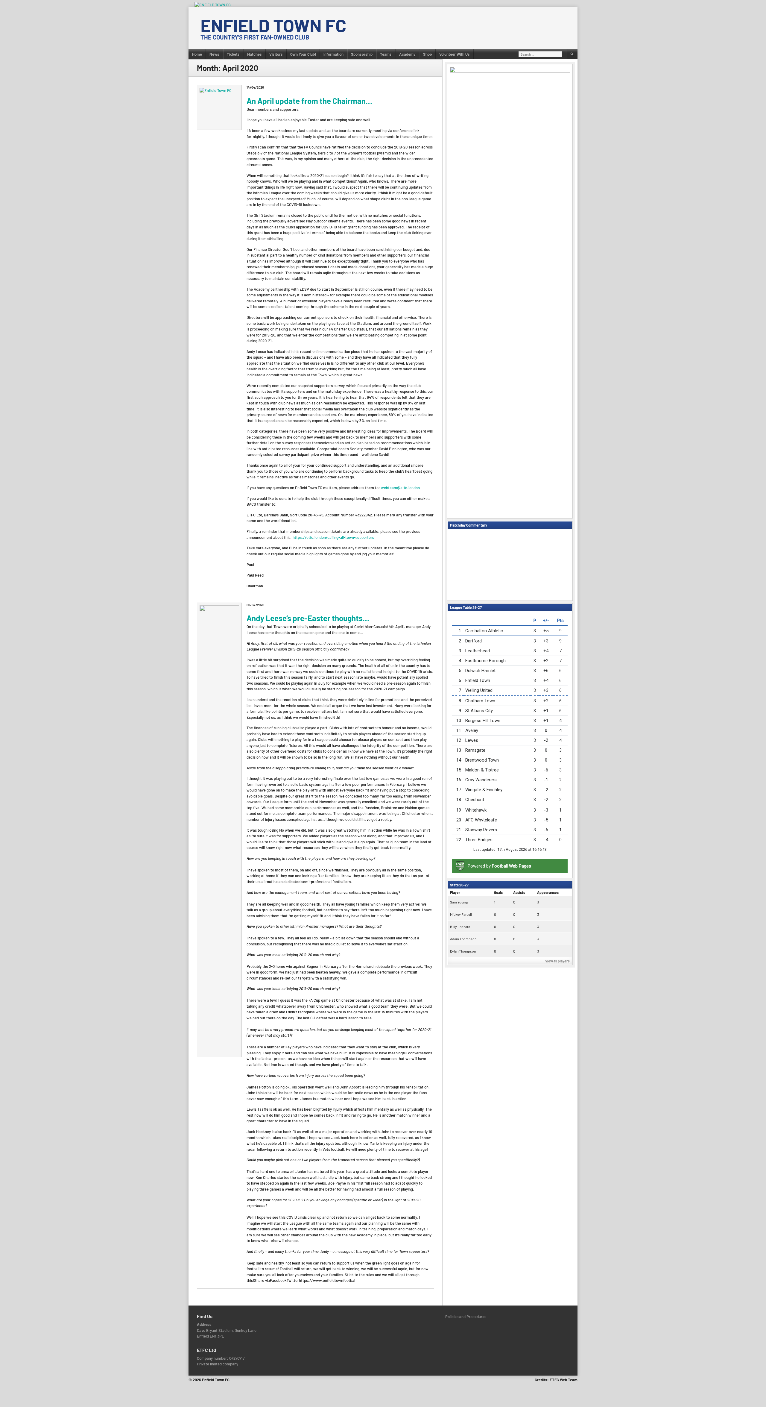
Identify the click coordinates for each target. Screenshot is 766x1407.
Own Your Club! (303, 54)
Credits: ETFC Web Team (556, 1379)
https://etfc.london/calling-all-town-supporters (333, 537)
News (214, 54)
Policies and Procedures (465, 1316)
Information (333, 54)
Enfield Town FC (273, 25)
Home (197, 54)
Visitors (276, 54)
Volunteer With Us (454, 54)
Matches (254, 54)
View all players (557, 961)
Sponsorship (362, 54)
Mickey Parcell (461, 914)
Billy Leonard (460, 926)
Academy (407, 54)
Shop (427, 54)
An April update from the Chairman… (309, 100)
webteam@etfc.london (400, 487)
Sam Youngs (459, 902)
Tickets (233, 54)
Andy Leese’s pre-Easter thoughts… (308, 618)
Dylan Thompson (463, 951)
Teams (386, 54)
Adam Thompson (463, 939)
